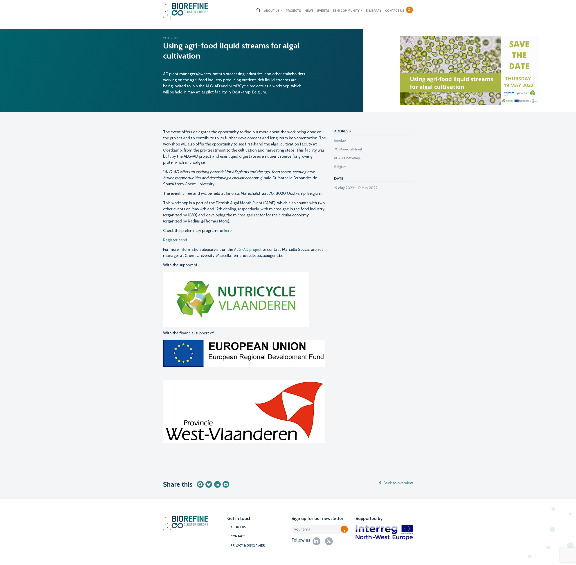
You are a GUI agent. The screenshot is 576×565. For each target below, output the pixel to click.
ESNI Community (346, 11)
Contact (238, 536)
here (228, 230)
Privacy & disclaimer (248, 545)
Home (257, 11)
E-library (373, 11)
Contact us (394, 11)
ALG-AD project (248, 249)
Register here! (175, 240)
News (309, 11)
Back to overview (398, 483)
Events (323, 11)
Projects (293, 11)
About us (272, 11)
